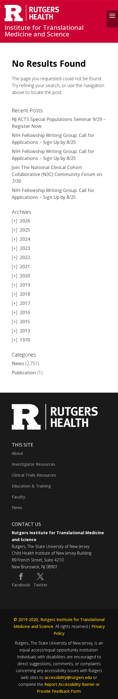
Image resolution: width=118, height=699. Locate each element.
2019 (25, 285)
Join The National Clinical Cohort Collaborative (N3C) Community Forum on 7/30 (57, 174)
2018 (25, 294)
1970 (25, 340)
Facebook (21, 585)
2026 (25, 221)
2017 (25, 303)
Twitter (40, 585)
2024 (25, 239)
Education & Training (31, 486)
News (18, 363)
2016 (25, 312)
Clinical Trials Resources (34, 475)
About (17, 453)
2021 (25, 266)
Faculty (18, 497)
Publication (24, 372)
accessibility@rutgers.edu (68, 677)
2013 (25, 331)
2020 (25, 276)
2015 (25, 321)
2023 (25, 248)
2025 (25, 230)
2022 (25, 257)
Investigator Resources (33, 464)
